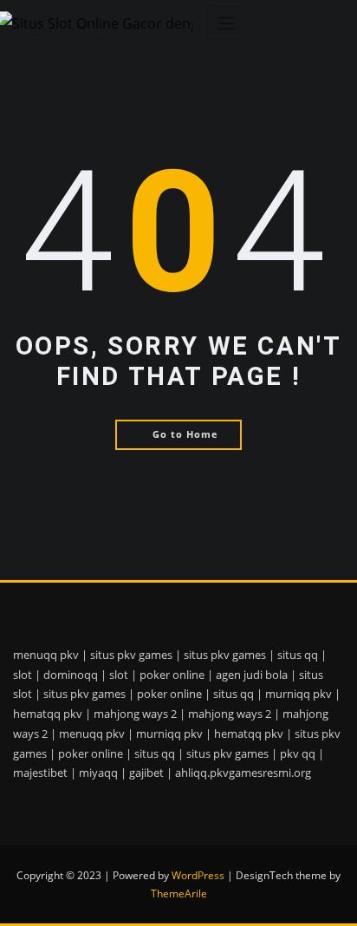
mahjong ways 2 (135, 713)
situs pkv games (131, 654)
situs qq (297, 654)
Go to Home (185, 433)
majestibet (40, 772)
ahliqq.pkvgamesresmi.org (243, 772)
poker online (172, 674)
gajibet (146, 772)
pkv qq (297, 753)
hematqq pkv (47, 713)
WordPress (198, 875)
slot (22, 674)
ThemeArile (179, 893)
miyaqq (98, 772)
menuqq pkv (46, 654)
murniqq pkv (298, 693)
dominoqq (70, 674)
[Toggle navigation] (226, 24)
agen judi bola (252, 674)
